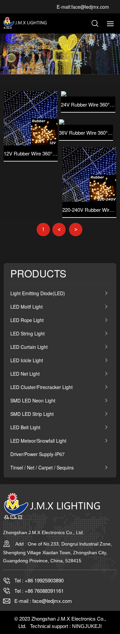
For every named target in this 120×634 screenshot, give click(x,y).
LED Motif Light (26, 306)
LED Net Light (25, 373)
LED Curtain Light (29, 346)
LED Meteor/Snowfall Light (38, 440)
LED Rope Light (27, 320)
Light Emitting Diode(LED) (37, 293)
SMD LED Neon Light (32, 400)
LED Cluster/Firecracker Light (41, 387)
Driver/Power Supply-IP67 (37, 454)
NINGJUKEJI (87, 626)
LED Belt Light (25, 427)
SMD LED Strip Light (32, 413)
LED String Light (27, 333)
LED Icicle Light (26, 360)
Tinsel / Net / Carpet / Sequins (42, 467)
